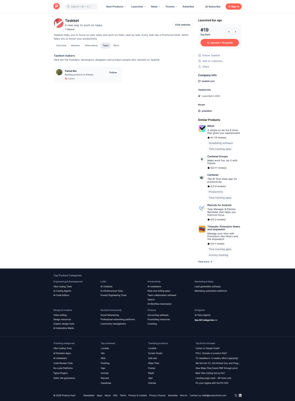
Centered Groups (217, 156)
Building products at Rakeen (79, 74)
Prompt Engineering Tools (113, 295)
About (108, 395)
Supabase (106, 383)
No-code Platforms (63, 368)
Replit (151, 373)
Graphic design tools (63, 323)
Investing (152, 323)
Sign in (235, 6)
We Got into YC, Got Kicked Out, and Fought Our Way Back (218, 363)
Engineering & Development (68, 281)
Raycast (105, 378)
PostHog (105, 363)
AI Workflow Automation (160, 303)
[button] (116, 45)
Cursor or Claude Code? (208, 348)
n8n (103, 353)
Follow (113, 72)
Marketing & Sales (204, 281)
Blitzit (210, 126)
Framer (151, 368)
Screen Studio (155, 353)
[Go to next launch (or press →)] (235, 32)
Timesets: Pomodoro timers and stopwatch (223, 228)
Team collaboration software (162, 295)
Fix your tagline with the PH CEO (212, 383)
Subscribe (214, 6)
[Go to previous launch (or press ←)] (229, 32)
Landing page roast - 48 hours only (213, 378)
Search (151, 299)
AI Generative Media (63, 328)
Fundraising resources (159, 319)
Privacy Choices (157, 395)
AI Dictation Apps (62, 353)
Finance (152, 310)
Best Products (114, 6)
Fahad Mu (71, 70)
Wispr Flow (153, 363)
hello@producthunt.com (214, 395)
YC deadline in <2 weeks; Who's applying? (217, 358)
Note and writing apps (159, 290)
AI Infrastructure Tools (112, 290)
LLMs (103, 281)
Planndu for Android (219, 205)
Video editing (60, 315)
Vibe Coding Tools (62, 286)
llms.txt (183, 395)
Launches (137, 6)
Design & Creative (62, 310)
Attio (103, 358)
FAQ (115, 395)
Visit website (182, 24)
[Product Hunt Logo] (56, 6)
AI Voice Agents (202, 315)
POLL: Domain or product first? (211, 353)
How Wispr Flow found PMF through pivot (217, 368)
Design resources (62, 319)
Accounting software (158, 315)
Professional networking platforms (118, 319)
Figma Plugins (60, 373)
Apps (99, 395)
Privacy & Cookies (138, 395)
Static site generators (64, 378)
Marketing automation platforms (211, 290)
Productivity (216, 191)
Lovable (105, 348)
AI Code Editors (61, 295)
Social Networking (110, 315)
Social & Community (111, 310)
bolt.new (152, 358)
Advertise (188, 6)
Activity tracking (218, 255)
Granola (105, 373)
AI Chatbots (106, 286)
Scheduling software (221, 143)
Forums (170, 6)
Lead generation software (208, 286)
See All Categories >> (206, 320)
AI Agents (200, 310)
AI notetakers (154, 286)
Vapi (103, 368)
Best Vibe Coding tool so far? (210, 373)
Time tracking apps (220, 148)
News (154, 6)
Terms (123, 395)
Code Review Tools (63, 363)
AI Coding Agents (62, 290)
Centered (212, 174)
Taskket (71, 78)
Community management (113, 323)
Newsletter (88, 395)
